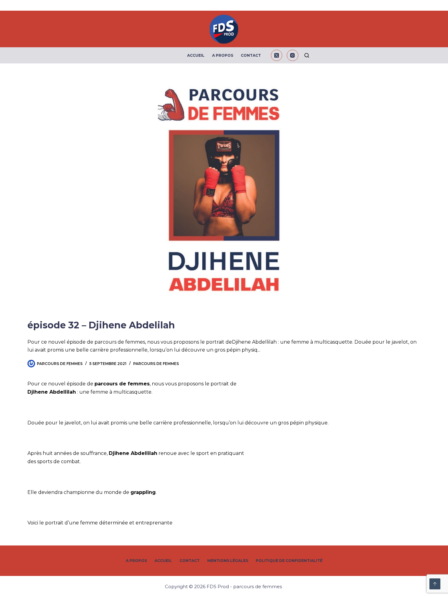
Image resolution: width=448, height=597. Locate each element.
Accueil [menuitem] (195, 55)
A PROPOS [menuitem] (222, 55)
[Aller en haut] (434, 583)
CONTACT (190, 560)
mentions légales (227, 560)
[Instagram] (292, 55)
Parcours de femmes (156, 363)
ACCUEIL (163, 560)
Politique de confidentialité (289, 560)
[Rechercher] (306, 55)
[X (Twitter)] (277, 55)
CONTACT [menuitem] (251, 55)
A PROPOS (136, 560)
